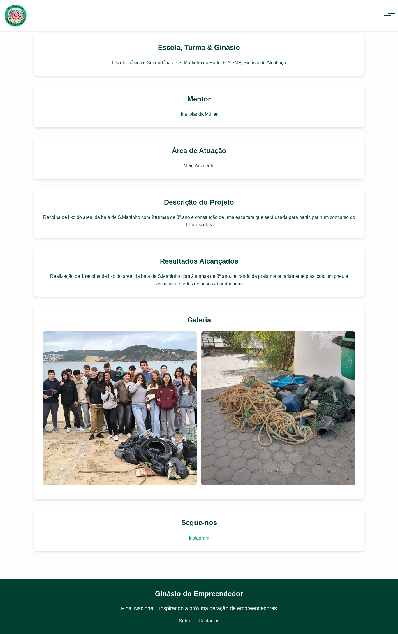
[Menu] (387, 16)
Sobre (185, 620)
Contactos (208, 620)
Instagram (199, 537)
